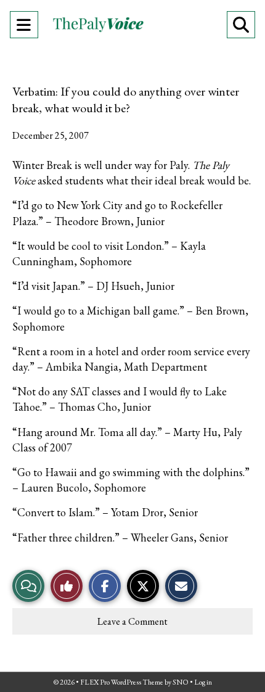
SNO (181, 682)
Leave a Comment (132, 621)
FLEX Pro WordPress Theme (121, 682)
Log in (203, 682)
